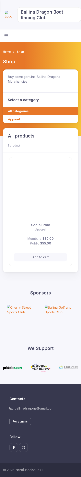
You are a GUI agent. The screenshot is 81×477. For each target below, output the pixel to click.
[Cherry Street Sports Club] (22, 310)
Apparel (14, 119)
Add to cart (40, 257)
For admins (20, 421)
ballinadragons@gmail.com (34, 408)
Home (7, 51)
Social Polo (40, 225)
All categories (18, 111)
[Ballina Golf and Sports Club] (59, 310)
